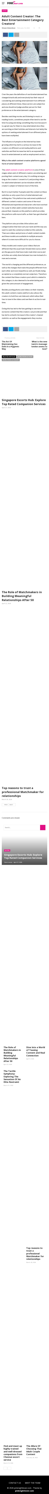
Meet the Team (32, 1483)
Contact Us (15, 1483)
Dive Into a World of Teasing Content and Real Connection (35, 1051)
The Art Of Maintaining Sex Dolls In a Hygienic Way (10, 345)
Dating (4, 10)
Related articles (9, 357)
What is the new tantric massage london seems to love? (39, 345)
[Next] (9, 1468)
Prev (6, 805)
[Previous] (5, 1468)
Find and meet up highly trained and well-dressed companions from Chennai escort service (13, 1453)
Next (11, 805)
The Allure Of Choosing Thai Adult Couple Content (34, 1450)
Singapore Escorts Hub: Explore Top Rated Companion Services (24, 402)
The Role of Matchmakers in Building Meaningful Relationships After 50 (22, 596)
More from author (25, 357)
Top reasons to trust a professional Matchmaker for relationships (23, 792)
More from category (11, 360)
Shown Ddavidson (8, 28)
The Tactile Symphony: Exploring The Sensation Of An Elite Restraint (12, 1077)
